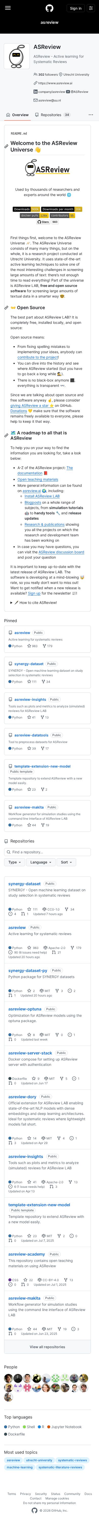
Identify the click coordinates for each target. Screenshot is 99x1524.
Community (72, 1494)
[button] (91, 115)
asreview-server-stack (30, 1052)
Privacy (25, 1494)
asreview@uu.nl (49, 100)
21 (59, 952)
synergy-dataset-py (27, 970)
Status (55, 1494)
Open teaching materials (38, 479)
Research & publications (44, 524)
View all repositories (47, 1347)
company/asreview (51, 92)
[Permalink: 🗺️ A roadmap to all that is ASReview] (6, 435)
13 (46, 717)
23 (33, 789)
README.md (19, 133)
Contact (35, 1498)
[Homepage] (49, 8)
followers (48, 74)
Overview (20, 115)
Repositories (55, 115)
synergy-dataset (24, 883)
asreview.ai (32, 491)
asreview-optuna (24, 1008)
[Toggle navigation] (8, 8)
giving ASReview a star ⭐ (32, 405)
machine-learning (19, 1467)
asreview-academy (26, 1254)
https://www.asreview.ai (55, 83)
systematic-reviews (72, 1460)
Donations (18, 411)
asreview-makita (24, 1298)
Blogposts (33, 502)
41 (33, 717)
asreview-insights (25, 1156)
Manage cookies (57, 1498)
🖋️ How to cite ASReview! (35, 602)
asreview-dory (22, 1096)
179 (49, 646)
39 (33, 748)
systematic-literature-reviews (60, 1467)
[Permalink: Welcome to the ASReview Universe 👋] (6, 146)
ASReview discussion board (61, 552)
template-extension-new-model (39, 1204)
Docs (88, 1494)
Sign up (34, 593)
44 (33, 825)
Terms (11, 1494)
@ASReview (79, 92)
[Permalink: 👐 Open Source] (6, 307)
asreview (17, 927)
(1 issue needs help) (31, 1187)
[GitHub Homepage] (34, 1510)
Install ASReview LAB (42, 496)
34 (47, 682)
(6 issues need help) (33, 952)
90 (15, 952)
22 (30, 1280)
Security (41, 1494)
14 (34, 1138)
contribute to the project (38, 357)
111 (34, 682)
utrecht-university (39, 1460)
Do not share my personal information (49, 1503)
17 (47, 748)
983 (34, 646)
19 (47, 825)
